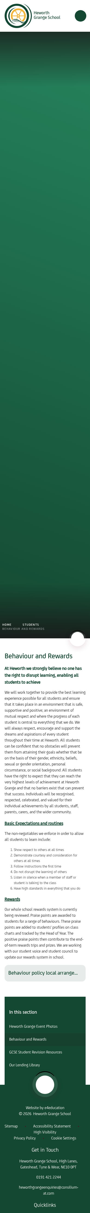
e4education (54, 1108)
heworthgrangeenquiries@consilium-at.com (48, 1191)
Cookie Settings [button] (63, 1138)
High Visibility (45, 1132)
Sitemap (11, 1127)
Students (31, 625)
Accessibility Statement (52, 1127)
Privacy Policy (25, 1138)
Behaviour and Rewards (23, 629)
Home (7, 625)
